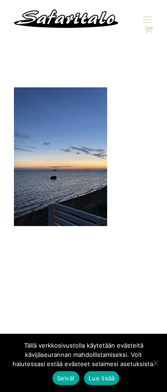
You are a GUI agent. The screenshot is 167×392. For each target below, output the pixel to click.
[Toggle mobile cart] (148, 29)
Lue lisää (102, 378)
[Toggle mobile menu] (148, 19)
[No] (155, 363)
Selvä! (66, 378)
